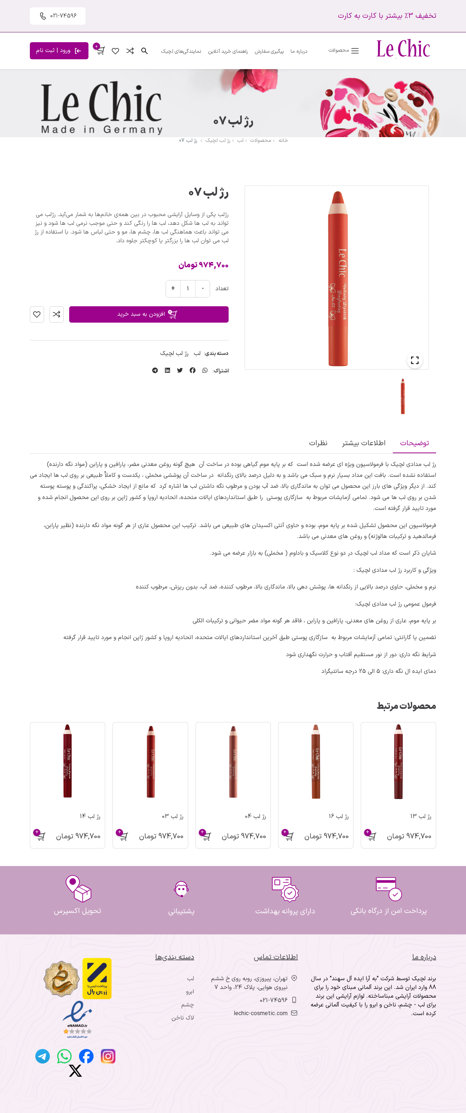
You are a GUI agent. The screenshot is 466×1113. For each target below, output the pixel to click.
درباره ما (299, 51)
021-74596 (274, 1000)
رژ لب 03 (172, 816)
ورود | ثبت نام (54, 50)
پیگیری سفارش (269, 51)
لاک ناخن (182, 1018)
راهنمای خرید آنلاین (228, 51)
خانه (283, 140)
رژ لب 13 (420, 816)
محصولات (260, 140)
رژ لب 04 (255, 816)
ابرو (190, 992)
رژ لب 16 (339, 816)
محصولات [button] (340, 50)
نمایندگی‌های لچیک (181, 51)
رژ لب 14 (90, 816)
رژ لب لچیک (217, 140)
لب (240, 140)
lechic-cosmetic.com (261, 1013)
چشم (187, 1005)
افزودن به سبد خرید (141, 314)
